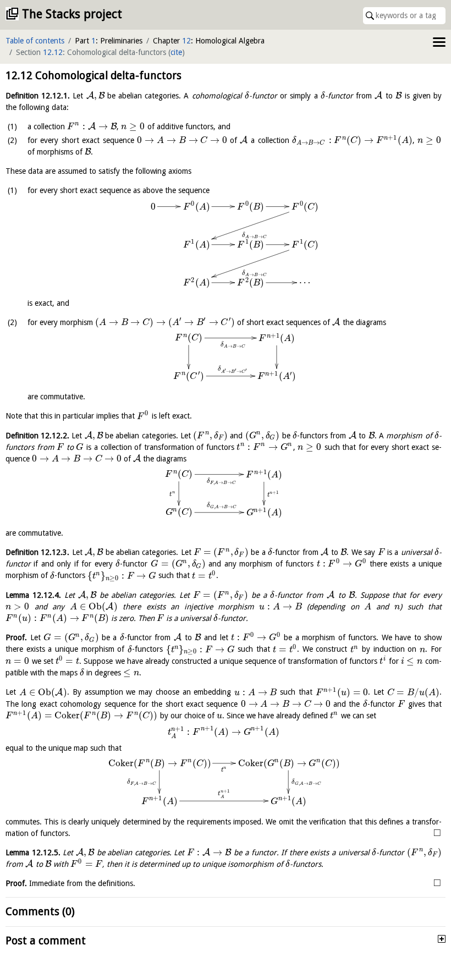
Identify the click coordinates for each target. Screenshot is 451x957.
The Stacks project (72, 14)
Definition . (38, 95)
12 (186, 40)
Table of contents (35, 40)
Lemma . (33, 595)
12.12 (53, 52)
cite (176, 52)
